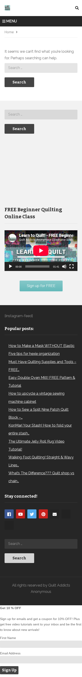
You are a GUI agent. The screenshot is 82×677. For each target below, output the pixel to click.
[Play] (10, 266)
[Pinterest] (43, 513)
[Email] (54, 513)
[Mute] (64, 266)
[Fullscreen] (71, 266)
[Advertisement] (39, 169)
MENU (11, 21)
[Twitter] (31, 513)
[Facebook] (9, 513)
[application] (41, 250)
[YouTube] (20, 513)
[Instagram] (66, 513)
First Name (8, 638)
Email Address (10, 653)
